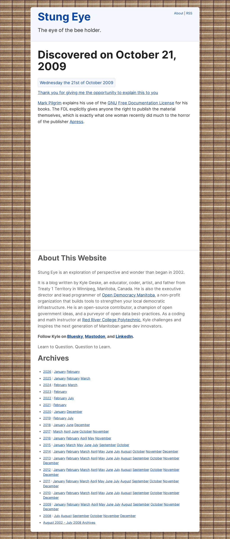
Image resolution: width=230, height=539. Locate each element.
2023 (47, 391)
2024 (47, 385)
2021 (47, 405)
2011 (46, 481)
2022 (47, 398)
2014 (47, 451)
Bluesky (75, 336)
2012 (47, 470)
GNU (112, 102)
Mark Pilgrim (50, 102)
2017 (47, 431)
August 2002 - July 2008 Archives (69, 522)
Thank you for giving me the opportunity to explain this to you (98, 92)
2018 (47, 425)
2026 (47, 371)
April (67, 431)
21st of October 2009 (76, 82)
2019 (47, 418)
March (85, 378)
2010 (47, 493)
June (69, 425)
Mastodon (95, 336)
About (178, 13)
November (101, 431)
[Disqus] (115, 189)
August (126, 451)
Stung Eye (64, 16)
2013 (47, 458)
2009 (47, 504)
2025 (47, 378)
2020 (47, 411)
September (107, 445)
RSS (189, 13)
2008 (47, 516)
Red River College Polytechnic (111, 319)
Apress (76, 121)
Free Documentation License (146, 102)
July (71, 398)
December (74, 411)
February (73, 371)
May (91, 438)
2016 (47, 438)
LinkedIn (124, 336)
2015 (47, 445)
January (60, 371)
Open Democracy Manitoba (128, 294)
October (86, 431)
